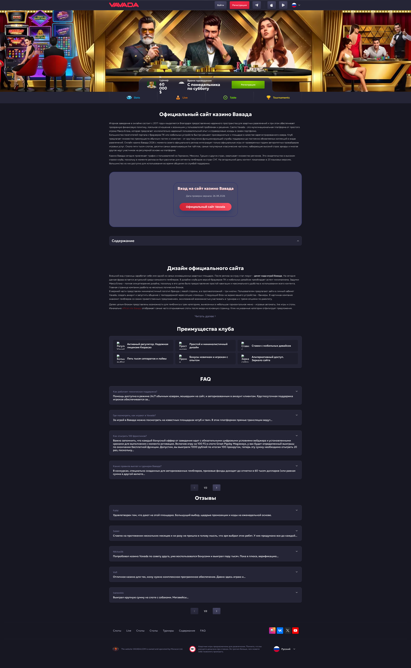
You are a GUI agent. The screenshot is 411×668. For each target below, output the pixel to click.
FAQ (203, 630)
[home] (124, 5)
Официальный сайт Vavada (205, 206)
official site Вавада (131, 308)
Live (128, 630)
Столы (140, 630)
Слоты (117, 630)
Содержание (187, 630)
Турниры (168, 630)
